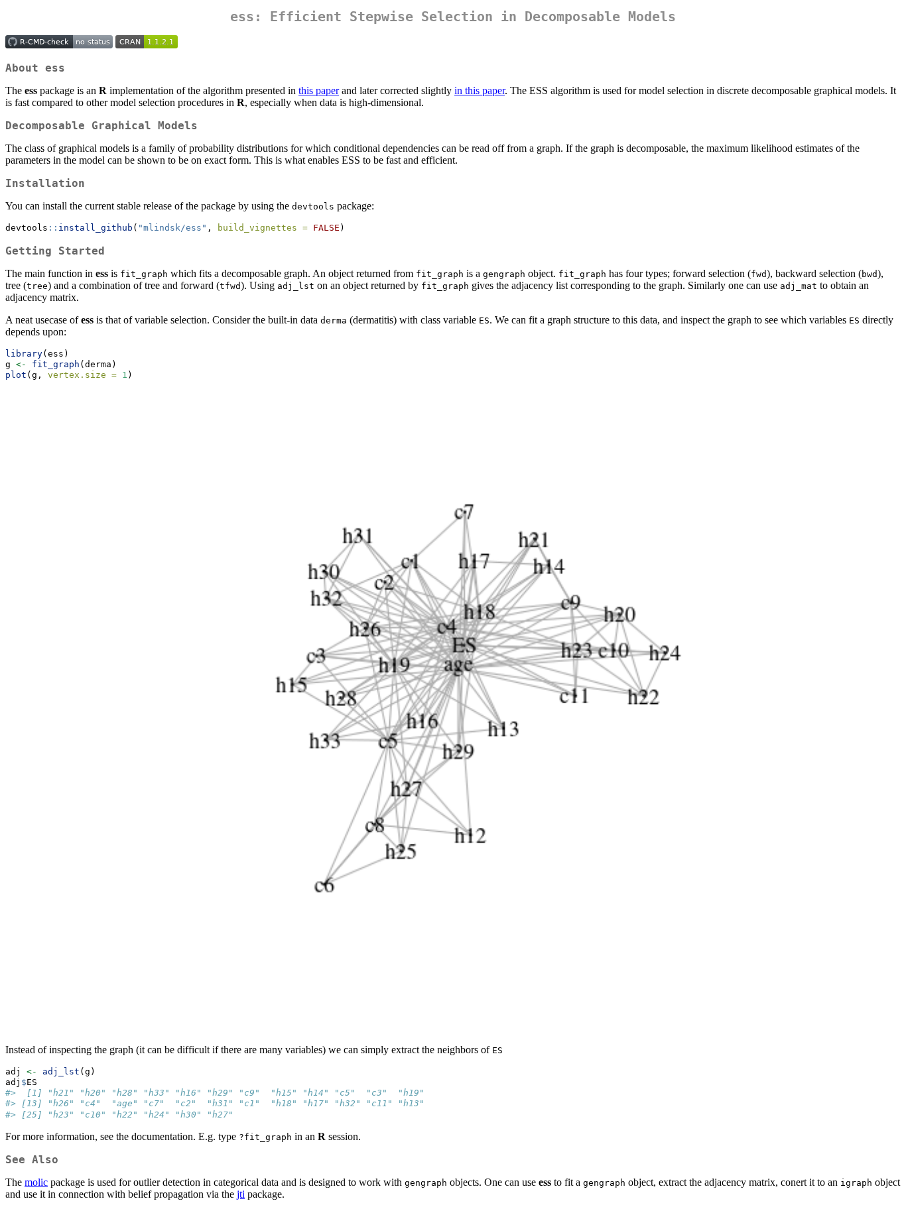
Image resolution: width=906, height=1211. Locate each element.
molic (36, 1182)
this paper (318, 90)
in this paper (479, 90)
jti (241, 1194)
